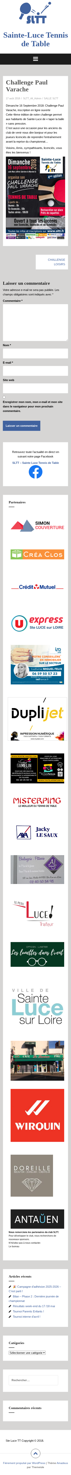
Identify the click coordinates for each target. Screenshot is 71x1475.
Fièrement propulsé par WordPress (24, 1463)
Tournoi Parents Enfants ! (28, 1311)
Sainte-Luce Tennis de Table (35, 39)
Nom (7, 345)
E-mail (8, 362)
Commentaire (13, 300)
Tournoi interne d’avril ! (26, 1316)
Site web (8, 380)
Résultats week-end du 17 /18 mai (34, 1306)
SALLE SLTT (51, 98)
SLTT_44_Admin (32, 98)
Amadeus (62, 1463)
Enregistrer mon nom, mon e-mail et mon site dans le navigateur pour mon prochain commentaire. (32, 406)
